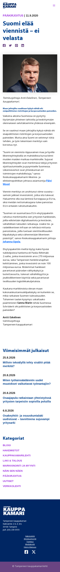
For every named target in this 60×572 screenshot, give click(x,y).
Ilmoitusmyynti (30, 539)
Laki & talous (12, 460)
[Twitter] (10, 45)
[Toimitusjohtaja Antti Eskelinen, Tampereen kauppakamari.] (30, 73)
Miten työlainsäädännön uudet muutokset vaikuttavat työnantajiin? (27, 382)
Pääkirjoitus (13, 15)
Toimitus (30, 541)
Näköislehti (30, 536)
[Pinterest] (16, 45)
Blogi (7, 445)
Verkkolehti (12, 486)
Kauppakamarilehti (17, 455)
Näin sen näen (13, 470)
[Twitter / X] (34, 552)
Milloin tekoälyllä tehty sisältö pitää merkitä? (26, 364)
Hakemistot (11, 450)
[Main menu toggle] (54, 5)
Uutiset (8, 481)
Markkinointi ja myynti (19, 465)
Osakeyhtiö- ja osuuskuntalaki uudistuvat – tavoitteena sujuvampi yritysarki (26, 419)
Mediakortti (30, 544)
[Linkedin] (22, 45)
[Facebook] (4, 45)
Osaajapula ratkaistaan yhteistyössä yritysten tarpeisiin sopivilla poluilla (27, 399)
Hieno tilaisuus (30, 547)
